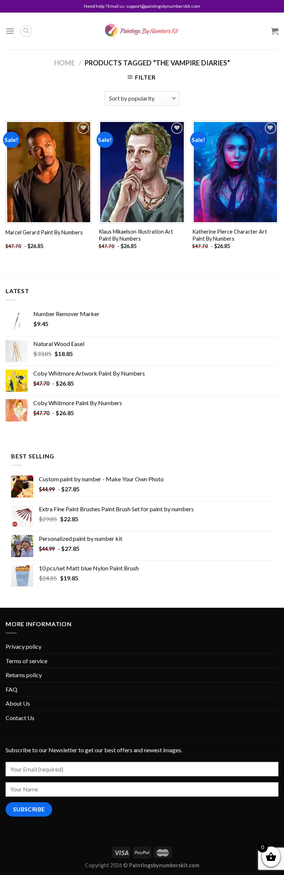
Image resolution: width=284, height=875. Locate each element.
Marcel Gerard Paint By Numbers (44, 232)
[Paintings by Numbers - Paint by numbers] (142, 31)
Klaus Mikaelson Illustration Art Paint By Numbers (136, 235)
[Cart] (274, 31)
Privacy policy (23, 646)
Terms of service (26, 660)
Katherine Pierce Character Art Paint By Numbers (229, 235)
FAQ (11, 689)
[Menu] (10, 31)
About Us (18, 703)
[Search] (26, 31)
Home (64, 63)
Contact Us (20, 717)
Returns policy (24, 674)
